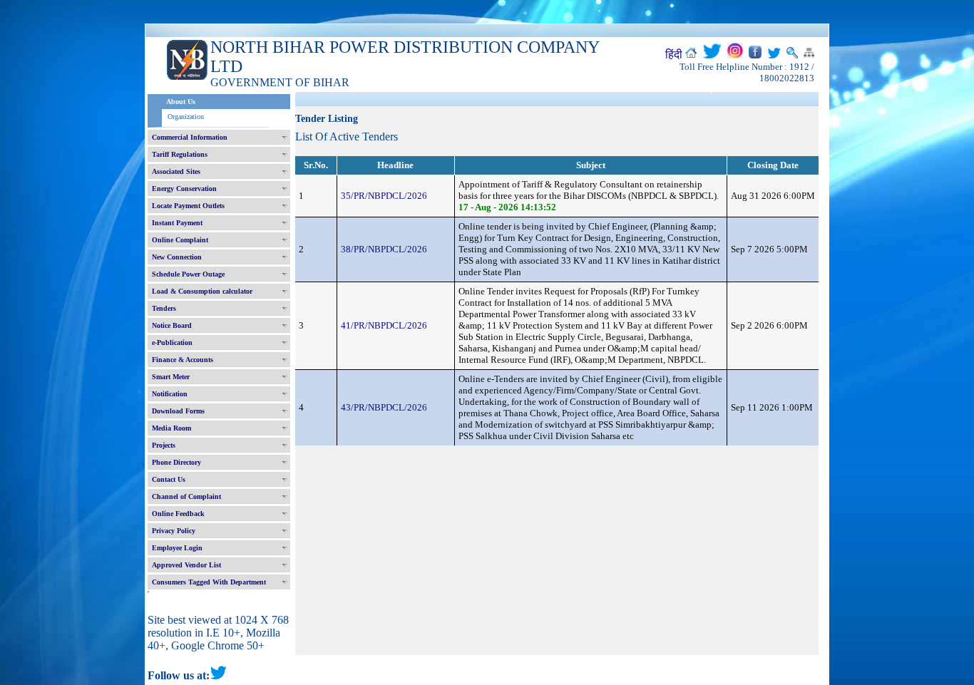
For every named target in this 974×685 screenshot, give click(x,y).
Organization (186, 116)
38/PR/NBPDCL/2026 (384, 249)
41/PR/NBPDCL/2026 (384, 325)
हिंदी (673, 54)
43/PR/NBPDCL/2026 (384, 407)
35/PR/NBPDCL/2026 (384, 195)
